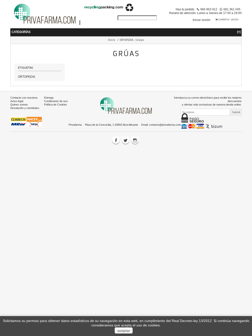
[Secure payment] (202, 126)
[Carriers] (26, 121)
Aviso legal (16, 101)
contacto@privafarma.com (165, 124)
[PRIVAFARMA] (45, 13)
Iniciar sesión (201, 20)
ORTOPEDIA (126, 40)
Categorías (126, 32)
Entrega (48, 97)
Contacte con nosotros (24, 97)
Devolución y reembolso (24, 108)
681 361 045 (231, 9)
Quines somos (19, 104)
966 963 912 (208, 9)
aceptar (123, 331)
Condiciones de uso (56, 101)
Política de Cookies (55, 104)
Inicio (111, 40)
